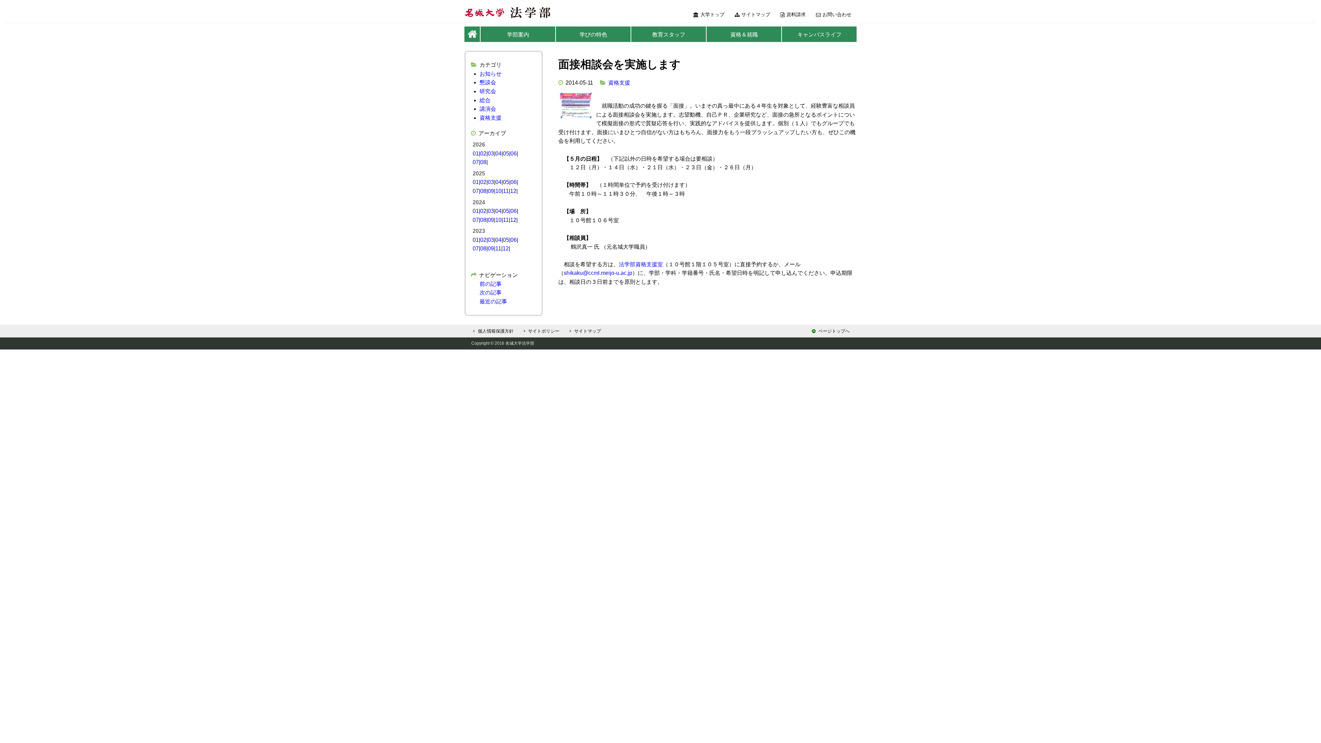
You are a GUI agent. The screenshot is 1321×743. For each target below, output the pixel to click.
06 (514, 154)
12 (513, 191)
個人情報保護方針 (496, 331)
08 (483, 162)
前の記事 (491, 284)
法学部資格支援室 (641, 264)
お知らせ (491, 74)
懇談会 (488, 82)
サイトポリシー (543, 331)
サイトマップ (755, 14)
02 (483, 154)
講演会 (488, 109)
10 (498, 191)
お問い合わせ (837, 14)
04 (498, 154)
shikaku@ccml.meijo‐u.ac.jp (598, 273)
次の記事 (491, 292)
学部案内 (518, 34)
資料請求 (796, 14)
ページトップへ (834, 331)
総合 (485, 100)
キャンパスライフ (819, 34)
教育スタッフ (668, 34)
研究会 (488, 91)
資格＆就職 (744, 34)
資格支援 (619, 83)
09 (491, 191)
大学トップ (712, 14)
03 (491, 154)
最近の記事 (493, 301)
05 (506, 154)
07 (476, 162)
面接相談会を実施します (619, 64)
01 (476, 154)
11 (506, 191)
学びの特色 (593, 34)
